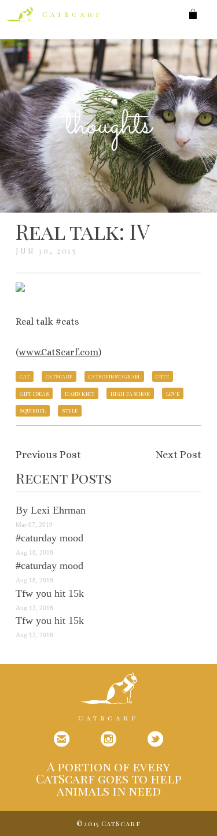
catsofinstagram (114, 376)
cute (162, 376)
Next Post (178, 454)
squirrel (33, 410)
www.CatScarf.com (58, 352)
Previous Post (48, 454)
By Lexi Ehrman (51, 510)
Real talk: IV (83, 231)
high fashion (130, 393)
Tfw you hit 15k (50, 593)
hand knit (79, 393)
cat (25, 376)
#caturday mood (49, 538)
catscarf (59, 376)
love (173, 393)
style (70, 410)
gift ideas (34, 393)
